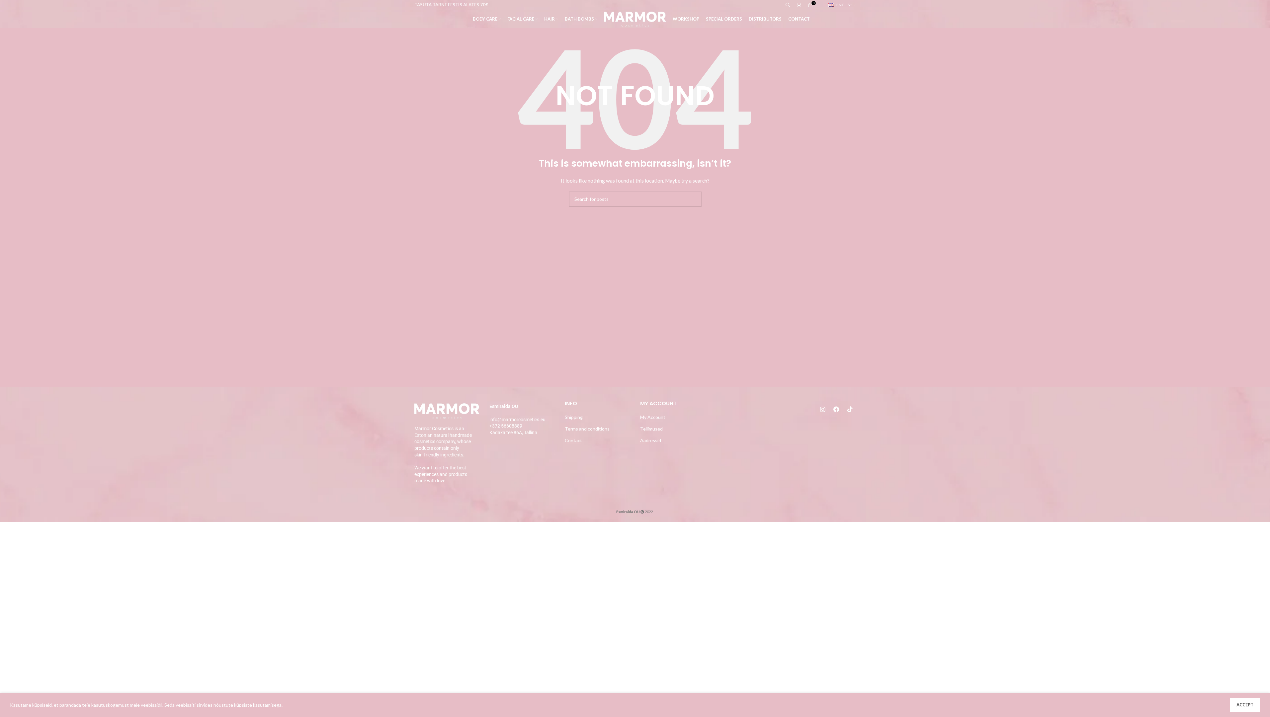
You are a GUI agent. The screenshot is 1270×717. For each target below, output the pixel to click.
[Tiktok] (850, 409)
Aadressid (650, 440)
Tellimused (651, 429)
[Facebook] (836, 409)
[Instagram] (823, 409)
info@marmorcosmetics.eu (517, 419)
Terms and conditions (587, 429)
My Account (652, 417)
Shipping (574, 417)
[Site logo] (635, 18)
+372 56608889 (505, 426)
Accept (1244, 704)
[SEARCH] (694, 199)
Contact (573, 440)
